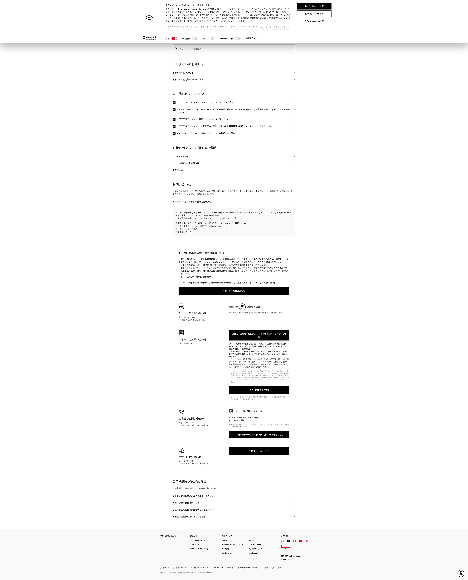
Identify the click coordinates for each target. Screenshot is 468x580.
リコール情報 (276, 568)
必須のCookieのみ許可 (314, 21)
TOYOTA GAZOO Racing (199, 549)
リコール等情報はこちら (234, 291)
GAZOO (224, 540)
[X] (289, 541)
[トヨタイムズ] (287, 547)
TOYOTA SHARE (255, 544)
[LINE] (283, 541)
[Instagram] (306, 541)
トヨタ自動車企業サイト (198, 540)
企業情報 (265, 568)
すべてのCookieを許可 (314, 6)
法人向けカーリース (255, 549)
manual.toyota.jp (199, 9)
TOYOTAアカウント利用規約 (223, 568)
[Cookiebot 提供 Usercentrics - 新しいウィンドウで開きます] (149, 38)
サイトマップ (164, 568)
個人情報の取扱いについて (199, 568)
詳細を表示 (251, 38)
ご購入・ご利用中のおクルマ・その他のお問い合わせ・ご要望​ (259, 335)
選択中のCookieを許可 (314, 14)
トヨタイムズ (194, 544)
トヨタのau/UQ (254, 553)
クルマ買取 (225, 549)
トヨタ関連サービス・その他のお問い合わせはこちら (259, 434)
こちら (272, 212)
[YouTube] (300, 541)
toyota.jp (185, 9)
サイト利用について (180, 568)
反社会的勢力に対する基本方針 (247, 568)
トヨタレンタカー (228, 553)
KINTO (251, 540)
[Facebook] (294, 541)
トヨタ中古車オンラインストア (232, 544)
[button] (461, 573)
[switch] (195, 38)
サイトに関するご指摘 (259, 390)
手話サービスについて (259, 451)
